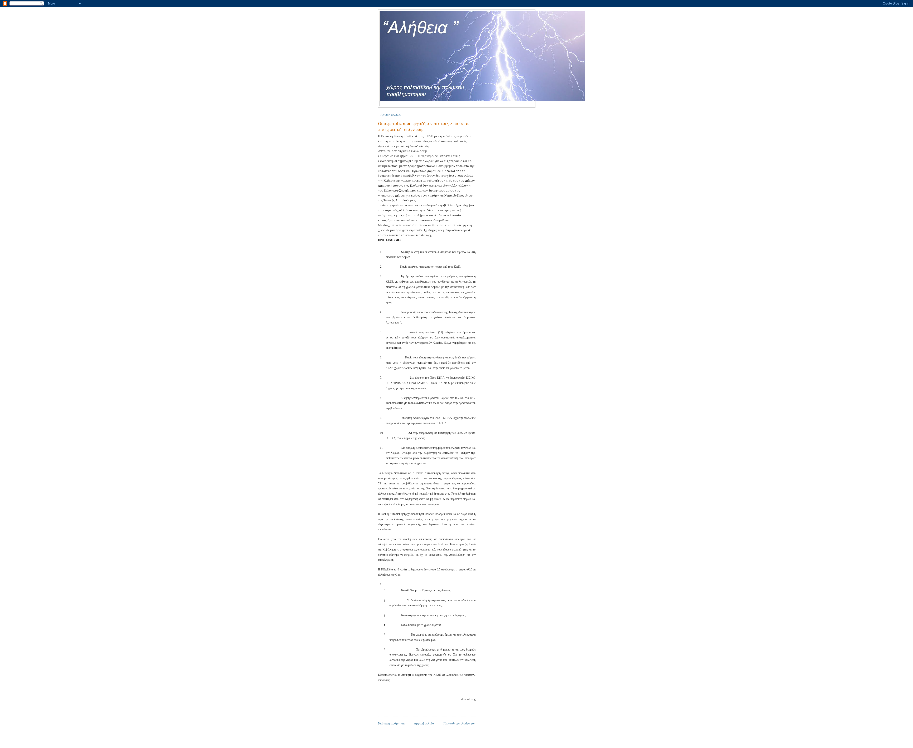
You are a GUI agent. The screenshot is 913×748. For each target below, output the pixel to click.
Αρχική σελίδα (390, 114)
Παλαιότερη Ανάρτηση (459, 723)
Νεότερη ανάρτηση (391, 723)
